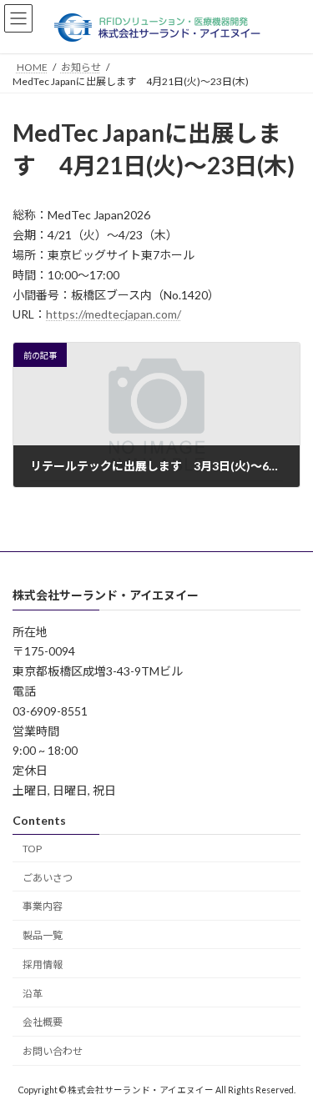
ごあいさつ (48, 877)
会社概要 (43, 1022)
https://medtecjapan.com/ (113, 314)
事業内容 (43, 906)
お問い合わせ (53, 1051)
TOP (32, 847)
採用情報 (43, 964)
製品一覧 (43, 935)
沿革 (33, 993)
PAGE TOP (289, 1064)
